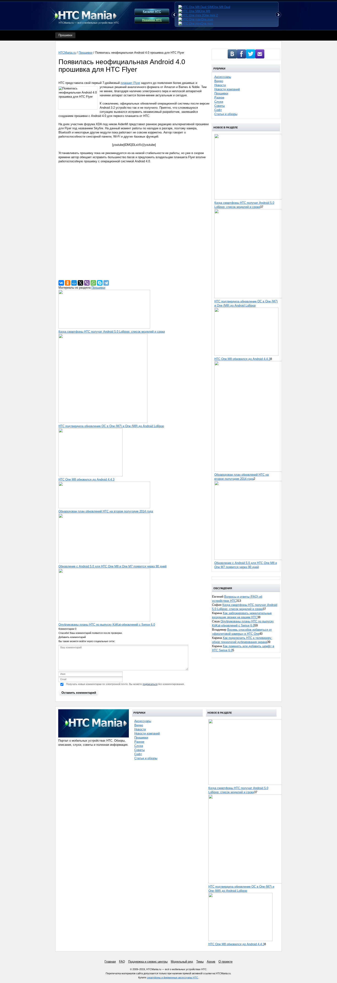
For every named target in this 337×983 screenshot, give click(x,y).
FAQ (122, 961)
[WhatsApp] (93, 283)
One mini (207, 23)
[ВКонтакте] (61, 283)
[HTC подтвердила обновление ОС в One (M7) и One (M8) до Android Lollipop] (102, 422)
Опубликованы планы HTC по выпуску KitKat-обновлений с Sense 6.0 (106, 624)
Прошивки (65, 35)
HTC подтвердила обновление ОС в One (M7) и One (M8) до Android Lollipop (111, 426)
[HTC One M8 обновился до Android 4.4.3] (90, 475)
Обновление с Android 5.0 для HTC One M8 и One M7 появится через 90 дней (112, 566)
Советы (219, 106)
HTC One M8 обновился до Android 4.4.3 (86, 479)
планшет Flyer (130, 83)
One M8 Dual (221, 7)
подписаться (150, 684)
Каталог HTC (152, 11)
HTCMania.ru (67, 52)
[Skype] (99, 283)
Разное (219, 97)
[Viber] (87, 283)
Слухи (218, 101)
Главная (110, 961)
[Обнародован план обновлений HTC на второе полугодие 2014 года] (104, 507)
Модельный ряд (182, 961)
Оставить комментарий (78, 692)
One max (207, 19)
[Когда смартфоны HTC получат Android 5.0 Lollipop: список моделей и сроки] (104, 327)
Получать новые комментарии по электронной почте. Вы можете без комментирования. (125, 684)
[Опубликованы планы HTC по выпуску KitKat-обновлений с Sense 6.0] (104, 620)
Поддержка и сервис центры (148, 961)
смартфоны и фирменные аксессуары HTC (172, 977)
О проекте (225, 961)
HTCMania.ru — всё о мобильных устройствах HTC (89, 22)
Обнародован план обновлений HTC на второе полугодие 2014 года (105, 511)
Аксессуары (222, 77)
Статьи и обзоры (225, 114)
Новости (220, 85)
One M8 (204, 11)
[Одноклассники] (67, 283)
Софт (218, 110)
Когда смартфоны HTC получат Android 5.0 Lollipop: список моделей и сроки (111, 331)
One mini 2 (210, 15)
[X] (80, 283)
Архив (211, 961)
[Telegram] (106, 283)
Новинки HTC (152, 20)
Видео (218, 81)
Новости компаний (227, 89)
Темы (200, 961)
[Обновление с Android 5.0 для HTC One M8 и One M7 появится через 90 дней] (104, 562)
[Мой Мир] (74, 283)
